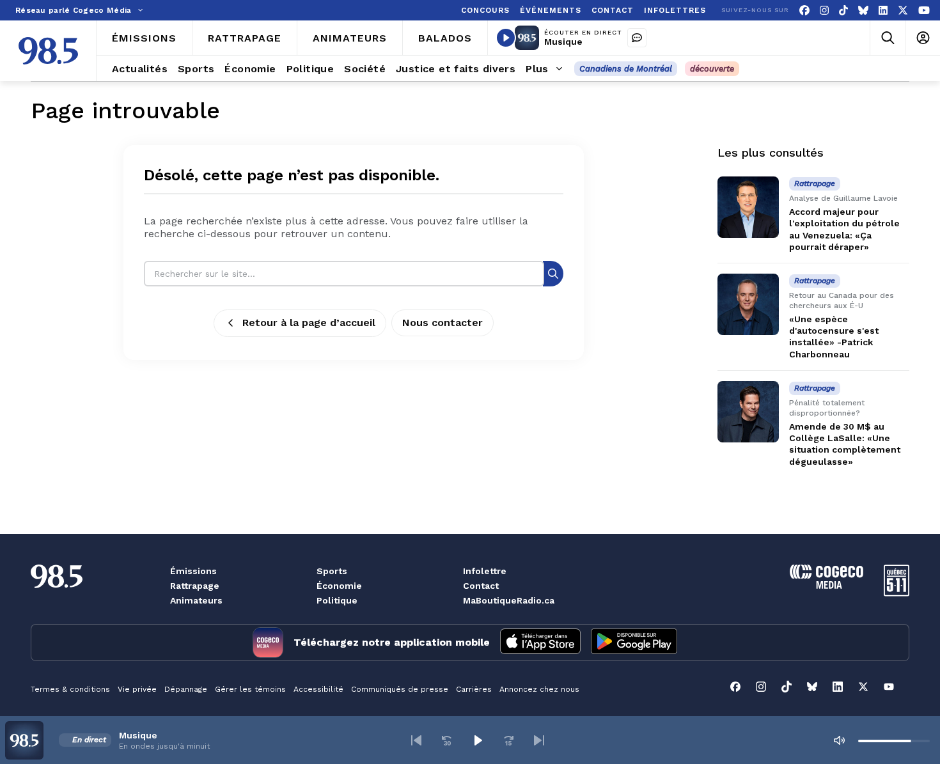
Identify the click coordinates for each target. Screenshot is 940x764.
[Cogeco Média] (826, 585)
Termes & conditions (70, 689)
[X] (903, 10)
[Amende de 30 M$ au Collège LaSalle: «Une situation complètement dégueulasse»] (748, 411)
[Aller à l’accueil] (48, 51)
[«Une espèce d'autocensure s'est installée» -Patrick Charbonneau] (748, 304)
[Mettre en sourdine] (839, 740)
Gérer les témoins (250, 689)
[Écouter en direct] (506, 37)
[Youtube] (924, 10)
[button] (416, 740)
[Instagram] (824, 10)
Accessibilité (318, 689)
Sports (332, 571)
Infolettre (484, 571)
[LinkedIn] (883, 10)
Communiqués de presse (399, 689)
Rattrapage (194, 586)
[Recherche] (553, 273)
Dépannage (185, 689)
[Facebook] (804, 10)
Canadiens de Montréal (625, 69)
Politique (337, 600)
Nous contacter (442, 322)
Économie (339, 586)
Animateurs (196, 600)
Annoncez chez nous (539, 689)
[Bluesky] (863, 10)
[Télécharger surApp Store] (540, 642)
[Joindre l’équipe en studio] (636, 37)
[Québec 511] (896, 593)
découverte (712, 69)
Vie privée (137, 689)
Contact (481, 586)
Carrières (474, 689)
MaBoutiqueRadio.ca (508, 600)
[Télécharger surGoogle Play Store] (634, 642)
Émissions (193, 571)
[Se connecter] (922, 38)
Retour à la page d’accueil (308, 322)
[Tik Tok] (843, 10)
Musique (563, 41)
